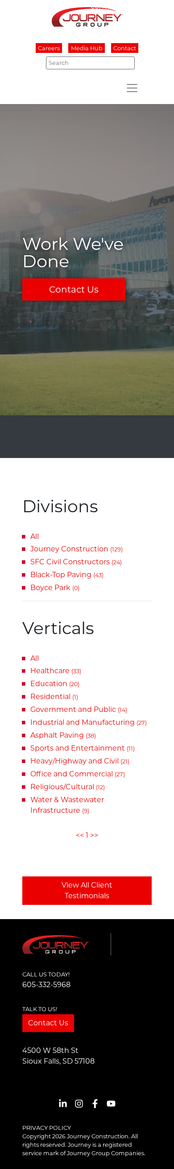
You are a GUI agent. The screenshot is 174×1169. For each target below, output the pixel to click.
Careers (49, 48)
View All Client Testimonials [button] (87, 890)
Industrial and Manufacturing (88, 722)
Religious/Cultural (67, 787)
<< (80, 835)
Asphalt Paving (63, 735)
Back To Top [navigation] (154, 1151)
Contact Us (74, 289)
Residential (54, 696)
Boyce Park (54, 587)
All (34, 536)
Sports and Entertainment (82, 748)
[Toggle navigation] (132, 88)
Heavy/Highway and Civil (79, 761)
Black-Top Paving (67, 574)
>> (94, 835)
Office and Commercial (77, 774)
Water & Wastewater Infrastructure (67, 805)
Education (54, 683)
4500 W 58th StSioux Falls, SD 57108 (58, 1055)
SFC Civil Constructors (76, 562)
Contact (124, 48)
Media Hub (87, 48)
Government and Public (78, 709)
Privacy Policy (46, 1128)
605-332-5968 (46, 984)
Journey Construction (76, 549)
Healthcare (55, 671)
